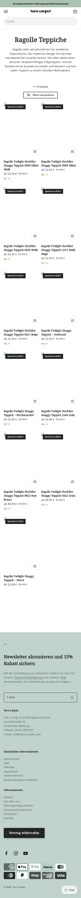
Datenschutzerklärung (29, 677)
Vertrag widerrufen (24, 833)
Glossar (8, 797)
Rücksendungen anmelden (21, 780)
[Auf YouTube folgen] (25, 853)
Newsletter (11, 814)
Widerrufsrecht (13, 775)
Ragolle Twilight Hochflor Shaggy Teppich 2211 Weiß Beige (58, 250)
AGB (63, 677)
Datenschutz (12, 759)
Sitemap (9, 767)
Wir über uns (12, 801)
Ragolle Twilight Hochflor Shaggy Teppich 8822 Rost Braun (20, 495)
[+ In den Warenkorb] (34, 151)
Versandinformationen (18, 810)
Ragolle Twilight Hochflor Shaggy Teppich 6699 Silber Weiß (21, 165)
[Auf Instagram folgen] (15, 853)
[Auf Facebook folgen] (6, 853)
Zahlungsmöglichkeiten (18, 805)
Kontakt (8, 818)
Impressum (11, 771)
